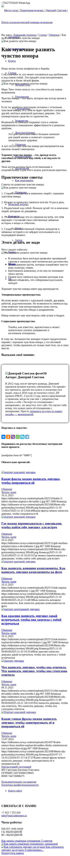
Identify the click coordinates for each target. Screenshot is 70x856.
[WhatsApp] (18, 437)
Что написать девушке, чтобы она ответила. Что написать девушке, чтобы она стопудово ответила (34, 671)
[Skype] (22, 437)
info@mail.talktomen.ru (14, 815)
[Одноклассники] (8, 437)
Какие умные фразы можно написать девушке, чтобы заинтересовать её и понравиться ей (29, 722)
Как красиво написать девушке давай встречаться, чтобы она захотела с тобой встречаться (31, 619)
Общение (54, 34)
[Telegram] (27, 437)
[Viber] (13, 437)
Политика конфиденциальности (20, 784)
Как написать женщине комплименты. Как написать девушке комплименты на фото (33, 570)
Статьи (43, 34)
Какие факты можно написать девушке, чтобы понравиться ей (30, 480)
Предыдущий (9, 766)
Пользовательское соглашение (18, 781)
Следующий (24, 766)
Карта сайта (15, 790)
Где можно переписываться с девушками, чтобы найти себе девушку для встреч (31, 525)
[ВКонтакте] (3, 437)
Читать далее (8, 492)
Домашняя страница (25, 34)
